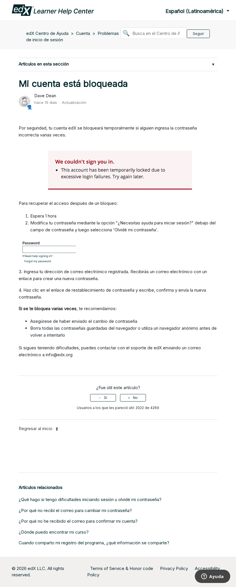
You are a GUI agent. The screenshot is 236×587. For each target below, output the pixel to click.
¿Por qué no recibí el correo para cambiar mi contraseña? (75, 510)
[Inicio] (53, 9)
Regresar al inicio (36, 428)
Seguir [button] (198, 33)
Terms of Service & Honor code (121, 568)
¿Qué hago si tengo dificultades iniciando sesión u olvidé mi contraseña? (90, 499)
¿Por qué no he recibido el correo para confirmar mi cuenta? (78, 521)
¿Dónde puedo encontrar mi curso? (54, 532)
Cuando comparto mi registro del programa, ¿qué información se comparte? (94, 542)
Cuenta (83, 33)
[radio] (103, 398)
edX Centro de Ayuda (47, 33)
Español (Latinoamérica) (195, 11)
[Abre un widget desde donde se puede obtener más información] (212, 577)
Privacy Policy (174, 568)
